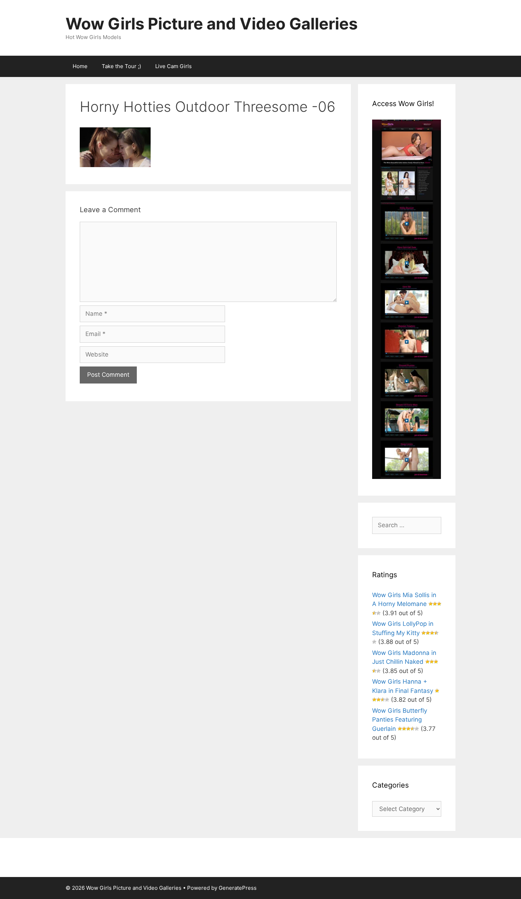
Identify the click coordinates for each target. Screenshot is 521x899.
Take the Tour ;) (121, 66)
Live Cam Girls (173, 66)
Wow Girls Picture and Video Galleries (212, 23)
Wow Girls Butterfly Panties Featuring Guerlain (399, 719)
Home (80, 66)
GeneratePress (238, 887)
